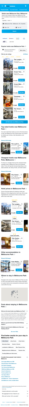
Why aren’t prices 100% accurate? (10, 396)
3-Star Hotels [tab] (5, 341)
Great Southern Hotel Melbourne (8, 363)
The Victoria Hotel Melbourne (8, 367)
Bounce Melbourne (5, 376)
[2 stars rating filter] (3, 57)
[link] (14, 122)
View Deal (21, 67)
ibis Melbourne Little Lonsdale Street (10, 380)
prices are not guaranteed (6, 387)
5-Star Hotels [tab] (21, 341)
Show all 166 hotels (6, 140)
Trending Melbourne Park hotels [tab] (9, 353)
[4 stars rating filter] (12, 57)
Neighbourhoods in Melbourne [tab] (9, 350)
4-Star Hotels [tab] (13, 341)
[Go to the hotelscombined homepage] (10, 6)
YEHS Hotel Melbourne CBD (7, 369)
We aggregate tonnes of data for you (10, 393)
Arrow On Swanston (6, 371)
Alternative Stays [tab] (6, 344)
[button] (2, 6)
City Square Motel (5, 374)
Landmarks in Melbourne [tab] (8, 347)
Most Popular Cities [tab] (20, 347)
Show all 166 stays (6, 258)
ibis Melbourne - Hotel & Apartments (9, 378)
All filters (25, 54)
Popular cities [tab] (22, 350)
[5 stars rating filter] (18, 57)
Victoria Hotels (19, 402)
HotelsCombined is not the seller (10, 391)
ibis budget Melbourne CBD (7, 361)
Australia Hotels (9, 402)
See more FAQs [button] (14, 331)
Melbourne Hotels (4, 404)
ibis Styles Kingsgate (6, 365)
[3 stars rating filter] (7, 57)
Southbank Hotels (14, 404)
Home (3, 402)
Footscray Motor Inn (6, 373)
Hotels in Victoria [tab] (16, 344)
